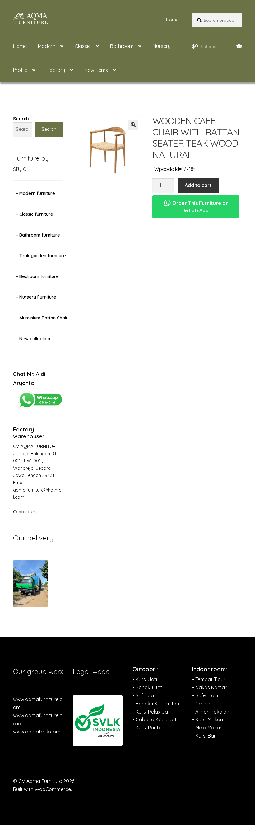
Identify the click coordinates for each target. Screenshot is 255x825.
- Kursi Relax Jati (151, 712)
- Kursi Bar (204, 736)
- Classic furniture (34, 214)
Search (21, 118)
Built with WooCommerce (42, 789)
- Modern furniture (35, 193)
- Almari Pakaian (210, 712)
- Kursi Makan (207, 719)
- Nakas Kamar (209, 687)
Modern (46, 46)
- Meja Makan (207, 727)
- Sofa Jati (144, 695)
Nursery (162, 46)
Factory (56, 70)
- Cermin (201, 703)
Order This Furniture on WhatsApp (200, 207)
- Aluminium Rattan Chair (42, 318)
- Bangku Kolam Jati (155, 703)
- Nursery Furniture (36, 297)
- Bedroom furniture (37, 276)
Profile (20, 70)
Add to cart (198, 185)
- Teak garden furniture (41, 255)
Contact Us (24, 512)
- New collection (33, 339)
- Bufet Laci (205, 695)
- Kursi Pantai (147, 727)
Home (172, 19)
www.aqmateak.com (36, 731)
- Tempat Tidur (208, 679)
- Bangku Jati (147, 687)
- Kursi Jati (144, 679)
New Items (96, 70)
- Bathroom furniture (38, 235)
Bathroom (121, 46)
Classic (83, 46)
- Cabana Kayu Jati (155, 719)
